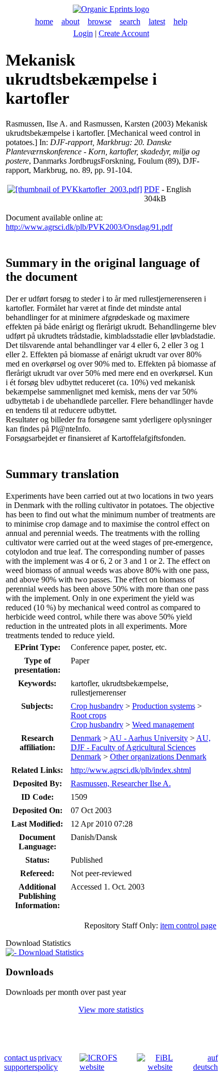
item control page (188, 925)
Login (83, 33)
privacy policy (50, 1062)
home (44, 21)
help (180, 21)
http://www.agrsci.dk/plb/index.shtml (131, 770)
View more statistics (111, 1009)
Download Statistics (50, 952)
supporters (21, 1067)
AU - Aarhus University (148, 738)
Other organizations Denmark (158, 756)
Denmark (86, 738)
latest (157, 21)
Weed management (163, 724)
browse (100, 21)
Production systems (163, 706)
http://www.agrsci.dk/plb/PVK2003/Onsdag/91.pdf (89, 227)
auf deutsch (205, 1062)
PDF (152, 189)
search (130, 21)
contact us (20, 1057)
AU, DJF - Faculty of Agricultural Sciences (141, 743)
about (70, 21)
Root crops (88, 715)
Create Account (124, 33)
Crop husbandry (97, 706)
